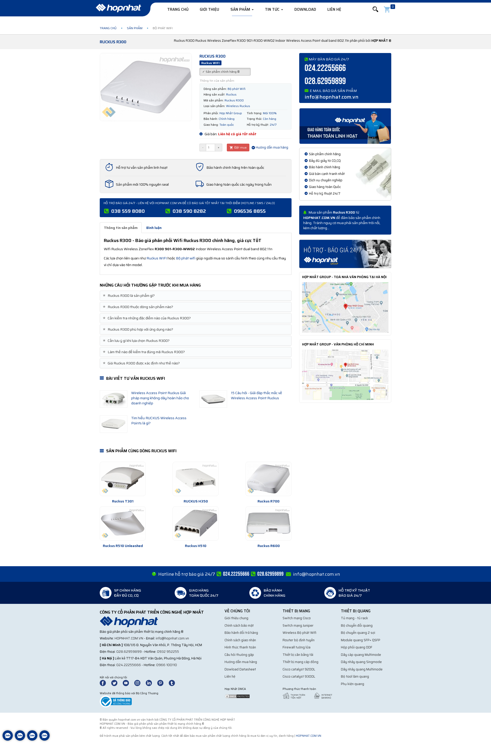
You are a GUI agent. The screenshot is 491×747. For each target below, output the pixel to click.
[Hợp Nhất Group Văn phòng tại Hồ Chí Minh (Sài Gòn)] (345, 374)
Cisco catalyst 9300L (299, 676)
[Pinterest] (162, 682)
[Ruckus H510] (196, 523)
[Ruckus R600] (269, 523)
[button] (375, 9)
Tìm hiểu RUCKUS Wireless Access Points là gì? (158, 420)
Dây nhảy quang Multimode (362, 669)
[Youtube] (128, 682)
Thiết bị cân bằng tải (298, 654)
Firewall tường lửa (296, 647)
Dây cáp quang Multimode (361, 654)
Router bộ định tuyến (299, 640)
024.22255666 (325, 68)
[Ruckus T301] (123, 479)
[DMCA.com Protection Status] (237, 696)
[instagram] (139, 682)
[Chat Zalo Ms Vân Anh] (20, 739)
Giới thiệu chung (236, 618)
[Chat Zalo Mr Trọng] (32, 739)
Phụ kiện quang (352, 684)
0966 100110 (166, 665)
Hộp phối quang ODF (356, 647)
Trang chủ (177, 9)
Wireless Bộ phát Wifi (299, 632)
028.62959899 (325, 81)
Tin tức (273, 9)
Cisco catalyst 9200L (299, 669)
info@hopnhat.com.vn (332, 97)
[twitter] (116, 682)
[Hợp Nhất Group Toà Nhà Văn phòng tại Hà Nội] (345, 307)
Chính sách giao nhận (240, 640)
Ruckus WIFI (157, 258)
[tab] (195, 295)
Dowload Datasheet (240, 669)
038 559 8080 (128, 211)
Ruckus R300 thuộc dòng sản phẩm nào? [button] (138, 307)
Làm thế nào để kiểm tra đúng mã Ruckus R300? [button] (144, 352)
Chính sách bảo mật (239, 625)
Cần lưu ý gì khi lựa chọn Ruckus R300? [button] (137, 341)
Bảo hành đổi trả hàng (241, 632)
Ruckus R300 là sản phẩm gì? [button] (129, 295)
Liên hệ (334, 9)
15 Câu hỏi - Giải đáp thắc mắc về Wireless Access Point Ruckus (256, 395)
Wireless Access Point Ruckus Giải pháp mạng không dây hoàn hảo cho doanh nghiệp (160, 398)
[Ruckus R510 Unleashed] (123, 523)
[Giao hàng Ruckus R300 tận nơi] (345, 126)
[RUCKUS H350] (196, 479)
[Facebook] (105, 682)
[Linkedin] (151, 682)
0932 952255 (168, 651)
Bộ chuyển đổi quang (357, 625)
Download (305, 9)
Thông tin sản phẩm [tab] (121, 227)
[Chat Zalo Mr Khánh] (44, 739)
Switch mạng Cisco (297, 618)
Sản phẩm (240, 9)
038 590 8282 (189, 211)
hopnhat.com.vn (129, 638)
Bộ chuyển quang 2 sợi (358, 632)
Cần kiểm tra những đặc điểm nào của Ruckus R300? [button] (147, 318)
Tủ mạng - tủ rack (354, 618)
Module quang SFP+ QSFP (360, 640)
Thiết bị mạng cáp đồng (300, 662)
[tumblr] (174, 682)
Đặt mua (240, 147)
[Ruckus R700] (269, 479)
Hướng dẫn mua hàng (271, 147)
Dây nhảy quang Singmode (361, 662)
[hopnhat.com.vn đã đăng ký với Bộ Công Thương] (116, 701)
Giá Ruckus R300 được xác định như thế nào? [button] (142, 363)
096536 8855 (250, 211)
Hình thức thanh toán (240, 647)
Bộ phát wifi (185, 258)
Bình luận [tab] (154, 227)
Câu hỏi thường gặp (239, 654)
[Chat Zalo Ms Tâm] (8, 739)
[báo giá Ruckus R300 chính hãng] (345, 253)
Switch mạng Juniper (298, 625)
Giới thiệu (209, 9)
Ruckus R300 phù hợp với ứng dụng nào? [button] (138, 329)
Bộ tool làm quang (355, 676)
